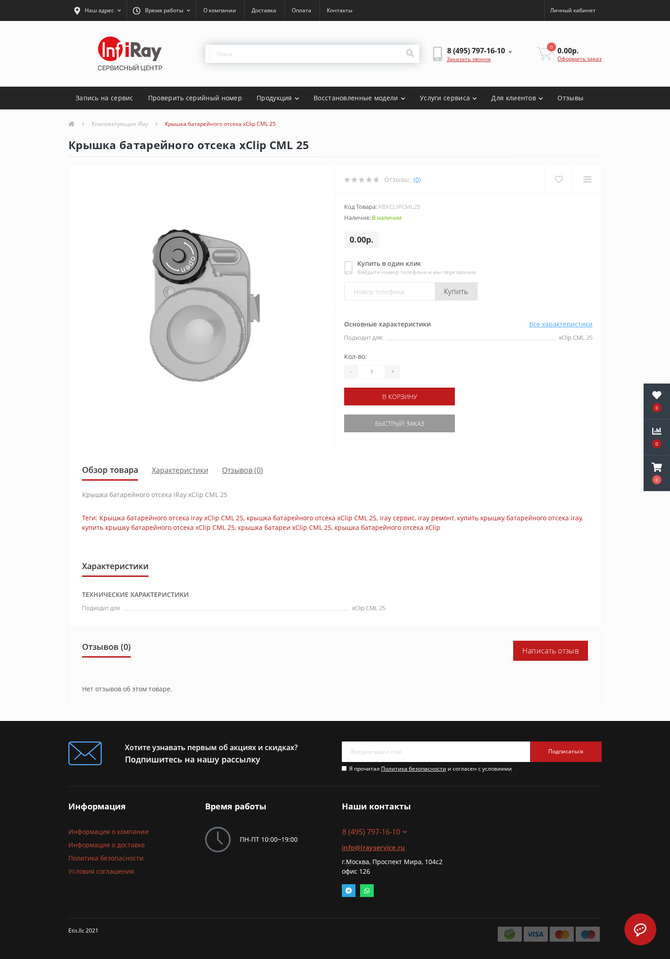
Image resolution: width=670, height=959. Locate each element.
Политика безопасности (413, 768)
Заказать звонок (469, 59)
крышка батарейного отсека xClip (387, 527)
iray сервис (397, 517)
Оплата (301, 10)
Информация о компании (108, 831)
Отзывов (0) (242, 470)
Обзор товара (110, 469)
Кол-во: (355, 356)
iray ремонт (436, 517)
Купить (456, 291)
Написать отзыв (550, 651)
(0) (417, 179)
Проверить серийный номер (195, 97)
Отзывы (570, 97)
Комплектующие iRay (120, 124)
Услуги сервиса (445, 97)
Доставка (264, 10)
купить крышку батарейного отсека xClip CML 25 (158, 527)
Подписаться (565, 751)
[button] (97, 10)
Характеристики (180, 470)
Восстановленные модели (356, 97)
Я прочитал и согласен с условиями (430, 768)
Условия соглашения (101, 871)
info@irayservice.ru (373, 847)
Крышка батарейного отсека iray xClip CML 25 (171, 517)
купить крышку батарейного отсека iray (519, 517)
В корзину (399, 396)
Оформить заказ (579, 58)
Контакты (339, 10)
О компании (219, 10)
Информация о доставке (106, 844)
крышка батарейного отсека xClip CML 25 (311, 517)
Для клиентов (513, 97)
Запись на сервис (105, 97)
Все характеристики (561, 324)
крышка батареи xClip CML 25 (284, 527)
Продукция (274, 97)
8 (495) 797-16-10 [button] (371, 832)
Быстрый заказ (399, 423)
